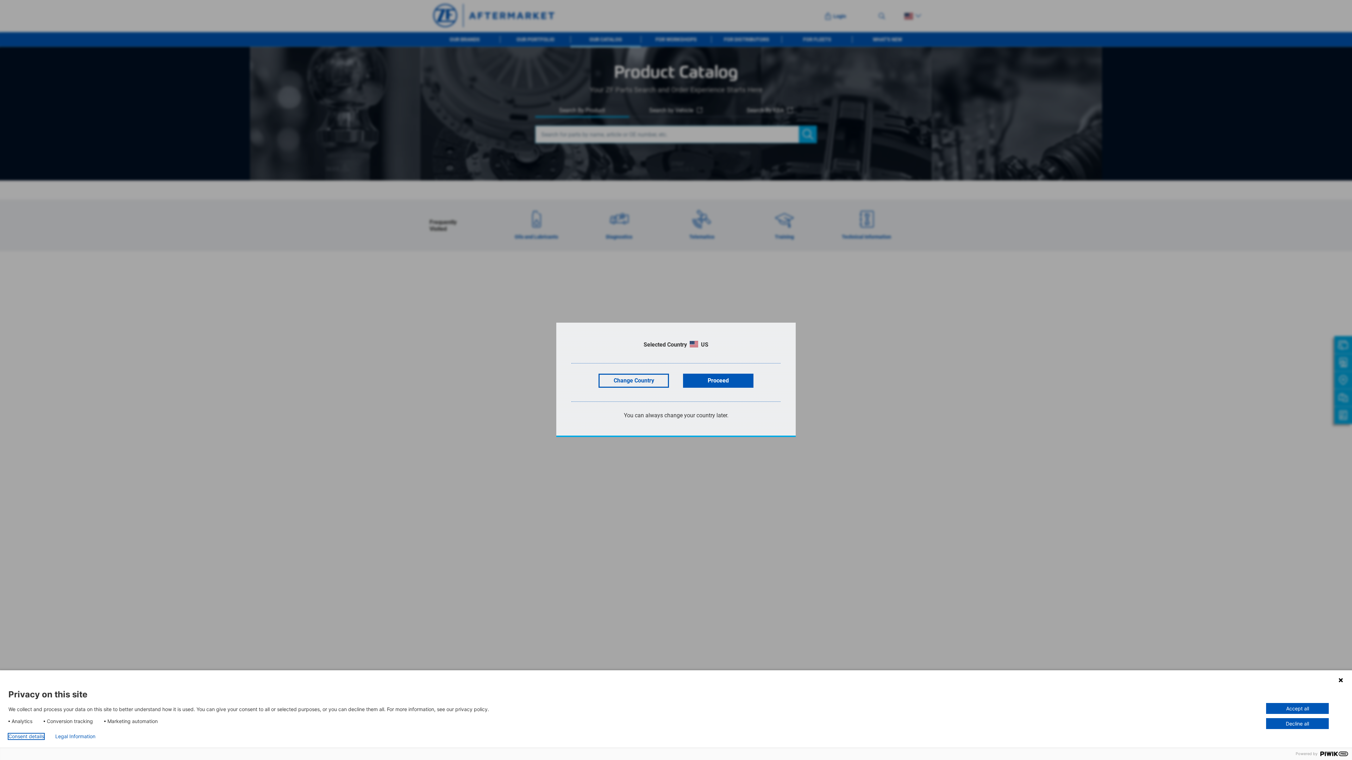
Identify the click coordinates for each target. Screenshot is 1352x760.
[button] (1341, 680)
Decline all (1297, 724)
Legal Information (75, 736)
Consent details (26, 736)
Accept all (1297, 708)
